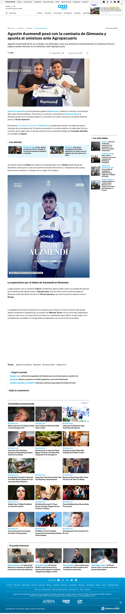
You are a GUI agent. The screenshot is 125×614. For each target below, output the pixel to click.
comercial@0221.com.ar (87, 596)
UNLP (57, 2)
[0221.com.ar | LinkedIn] (118, 2)
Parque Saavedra (48, 2)
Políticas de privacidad (60, 589)
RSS (81, 589)
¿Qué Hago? (87, 13)
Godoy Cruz (61, 365)
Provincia (34, 585)
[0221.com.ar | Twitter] (111, 2)
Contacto (87, 589)
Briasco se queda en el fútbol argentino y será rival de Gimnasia (39, 379)
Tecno (104, 585)
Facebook (63, 580)
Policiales (48, 13)
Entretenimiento (113, 585)
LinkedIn (76, 580)
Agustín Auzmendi (24, 365)
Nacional (42, 585)
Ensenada (56, 585)
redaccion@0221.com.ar (69, 596)
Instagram (58, 580)
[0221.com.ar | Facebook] (107, 2)
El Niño (19, 2)
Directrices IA (73, 589)
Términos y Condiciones (42, 589)
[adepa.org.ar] (49, 602)
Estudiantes (76, 2)
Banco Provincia (66, 2)
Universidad (58, 13)
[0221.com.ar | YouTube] (115, 2)
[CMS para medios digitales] (110, 609)
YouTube (72, 580)
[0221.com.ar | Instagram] (104, 2)
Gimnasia (85, 2)
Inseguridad (37, 2)
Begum (98, 585)
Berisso (48, 585)
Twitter (67, 580)
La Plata (39, 13)
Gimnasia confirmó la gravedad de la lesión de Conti (43, 383)
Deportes (29, 28)
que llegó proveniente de (33, 125)
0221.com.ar (11, 28)
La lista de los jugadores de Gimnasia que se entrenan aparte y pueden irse (44, 376)
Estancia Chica (48, 365)
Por (11, 53)
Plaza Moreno (28, 2)
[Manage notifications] (120, 602)
